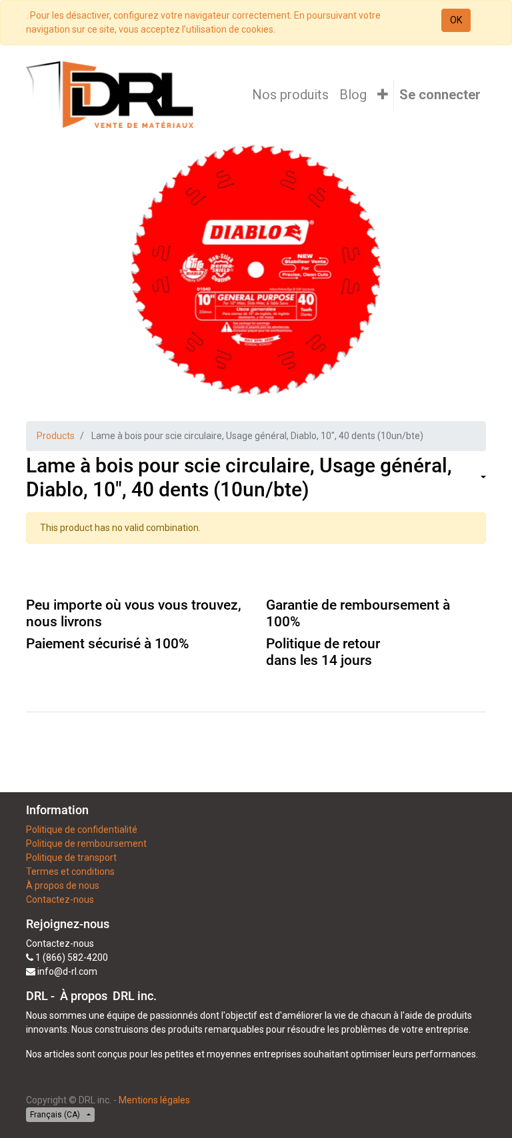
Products (56, 435)
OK (456, 20)
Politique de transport (71, 857)
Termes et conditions (70, 871)
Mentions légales (154, 1100)
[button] (382, 94)
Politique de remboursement (86, 843)
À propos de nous (62, 885)
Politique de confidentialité (81, 829)
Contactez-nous (60, 899)
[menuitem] (290, 94)
